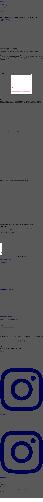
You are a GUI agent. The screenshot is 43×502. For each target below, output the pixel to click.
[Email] (1, 252)
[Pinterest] (1, 244)
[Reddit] (1, 248)
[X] (1, 250)
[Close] (31, 75)
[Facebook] (1, 246)
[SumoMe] (1, 254)
